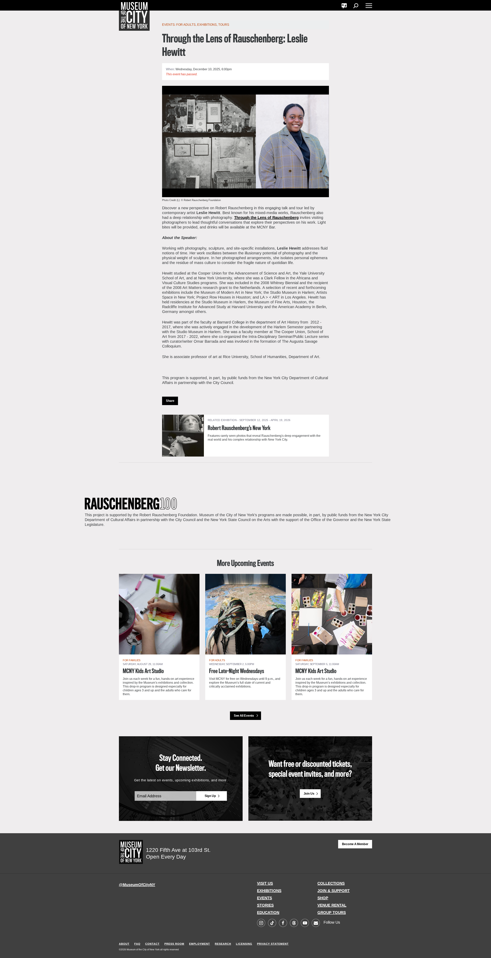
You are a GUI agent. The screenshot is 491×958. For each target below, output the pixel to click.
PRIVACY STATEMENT (273, 943)
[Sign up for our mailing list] (316, 923)
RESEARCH (223, 943)
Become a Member (355, 844)
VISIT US (265, 883)
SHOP (322, 898)
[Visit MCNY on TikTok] (272, 923)
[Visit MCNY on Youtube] (305, 923)
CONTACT (152, 943)
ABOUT (124, 943)
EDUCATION (268, 912)
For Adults (186, 24)
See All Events (244, 715)
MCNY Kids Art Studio (143, 671)
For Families (131, 660)
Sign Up (210, 796)
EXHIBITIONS (269, 891)
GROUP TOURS (331, 912)
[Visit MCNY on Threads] (294, 923)
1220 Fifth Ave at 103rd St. (178, 850)
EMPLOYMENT (199, 943)
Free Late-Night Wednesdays (236, 671)
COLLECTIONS (331, 883)
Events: (169, 24)
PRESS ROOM (174, 943)
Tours (223, 24)
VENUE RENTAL (331, 905)
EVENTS (264, 898)
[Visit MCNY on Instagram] (261, 923)
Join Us (309, 793)
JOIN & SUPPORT (333, 891)
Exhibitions (207, 24)
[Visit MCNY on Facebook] (283, 923)
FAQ (137, 943)
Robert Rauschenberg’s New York (239, 428)
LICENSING (244, 943)
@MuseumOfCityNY (137, 885)
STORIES (265, 905)
